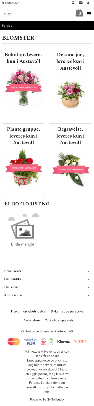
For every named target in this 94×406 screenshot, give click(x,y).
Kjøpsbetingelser (35, 311)
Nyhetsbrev (32, 320)
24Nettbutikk (55, 400)
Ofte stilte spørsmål (59, 320)
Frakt (14, 311)
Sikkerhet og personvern (68, 311)
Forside (7, 26)
